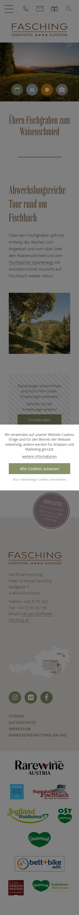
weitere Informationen (39, 456)
